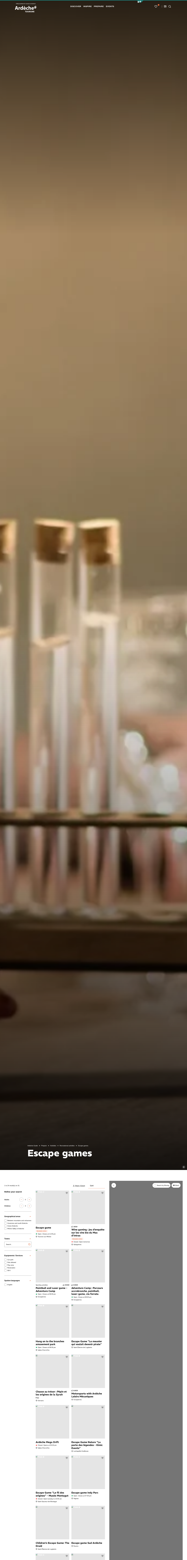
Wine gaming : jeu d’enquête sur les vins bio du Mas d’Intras (87, 1232)
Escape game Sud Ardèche (86, 1542)
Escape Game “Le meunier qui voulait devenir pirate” (86, 1343)
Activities (53, 1146)
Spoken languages (12, 1280)
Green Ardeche (12, 1226)
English (9, 1284)
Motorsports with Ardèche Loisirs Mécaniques (86, 1395)
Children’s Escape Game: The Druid (52, 1544)
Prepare (44, 1146)
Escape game (43, 1227)
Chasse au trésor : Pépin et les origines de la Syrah (51, 1393)
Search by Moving (163, 1185)
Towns (7, 1239)
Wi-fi (8, 1270)
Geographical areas (12, 1216)
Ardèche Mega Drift (47, 1442)
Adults (6, 1199)
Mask (177, 1185)
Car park (10, 1260)
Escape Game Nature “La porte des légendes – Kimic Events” (87, 1445)
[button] (140, 1)
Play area (10, 1265)
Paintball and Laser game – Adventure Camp (51, 1289)
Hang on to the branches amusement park (50, 1343)
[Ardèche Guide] (26, 9)
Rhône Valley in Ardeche (15, 1228)
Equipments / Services (13, 1256)
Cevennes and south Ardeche (17, 1223)
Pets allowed (11, 1262)
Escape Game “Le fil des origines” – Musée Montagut (52, 1494)
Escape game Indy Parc (84, 1492)
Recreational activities (67, 1146)
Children (7, 1206)
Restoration (11, 1268)
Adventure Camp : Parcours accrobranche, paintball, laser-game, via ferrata (87, 1290)
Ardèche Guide (32, 1146)
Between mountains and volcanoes (19, 1220)
